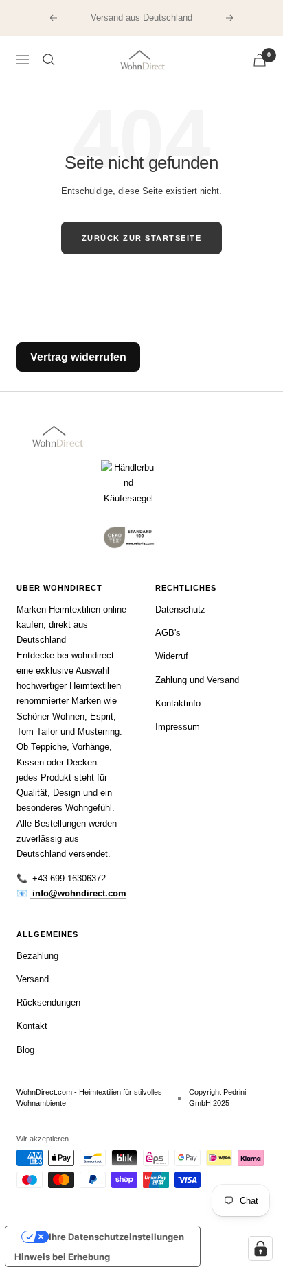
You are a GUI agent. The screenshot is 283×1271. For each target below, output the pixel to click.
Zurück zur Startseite (142, 238)
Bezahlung (37, 956)
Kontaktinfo (178, 703)
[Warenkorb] (260, 60)
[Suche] (49, 60)
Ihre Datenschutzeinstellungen (116, 1236)
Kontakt (31, 1026)
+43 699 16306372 (69, 878)
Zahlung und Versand (197, 680)
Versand (32, 979)
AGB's (168, 633)
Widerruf (171, 656)
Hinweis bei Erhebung (62, 1256)
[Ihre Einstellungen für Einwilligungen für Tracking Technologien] (260, 1248)
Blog (25, 1050)
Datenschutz (180, 609)
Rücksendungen (48, 1002)
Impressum (177, 727)
